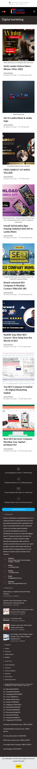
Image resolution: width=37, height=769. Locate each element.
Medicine (7, 657)
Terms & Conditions (10, 670)
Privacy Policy (8, 676)
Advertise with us (18, 509)
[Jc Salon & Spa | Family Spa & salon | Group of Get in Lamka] (6, 611)
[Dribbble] (17, 4)
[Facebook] (12, 4)
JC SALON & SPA (16, 618)
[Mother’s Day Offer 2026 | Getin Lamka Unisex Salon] (6, 627)
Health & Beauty (9, 654)
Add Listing (14, 2)
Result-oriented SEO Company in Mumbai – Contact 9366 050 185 (15, 285)
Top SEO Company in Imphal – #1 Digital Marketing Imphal (18, 389)
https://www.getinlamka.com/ (17, 583)
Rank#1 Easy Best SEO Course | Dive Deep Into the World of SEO (18, 337)
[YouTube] (21, 4)
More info (21, 761)
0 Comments (16, 596)
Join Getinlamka (24, 2)
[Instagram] (19, 4)
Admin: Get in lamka (11, 75)
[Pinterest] (15, 4)
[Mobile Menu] (34, 11)
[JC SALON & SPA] (6, 619)
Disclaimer (8, 673)
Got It (18, 766)
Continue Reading (8, 73)
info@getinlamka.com (15, 578)
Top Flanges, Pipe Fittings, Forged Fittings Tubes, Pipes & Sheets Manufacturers (22, 636)
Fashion (7, 648)
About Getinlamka (10, 665)
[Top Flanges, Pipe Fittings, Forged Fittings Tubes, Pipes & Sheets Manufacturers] (6, 637)
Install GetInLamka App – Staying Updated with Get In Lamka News (18, 228)
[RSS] (26, 4)
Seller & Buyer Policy (10, 679)
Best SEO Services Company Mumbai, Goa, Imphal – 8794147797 (18, 442)
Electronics (8, 651)
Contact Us (8, 668)
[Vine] (24, 4)
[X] (10, 4)
